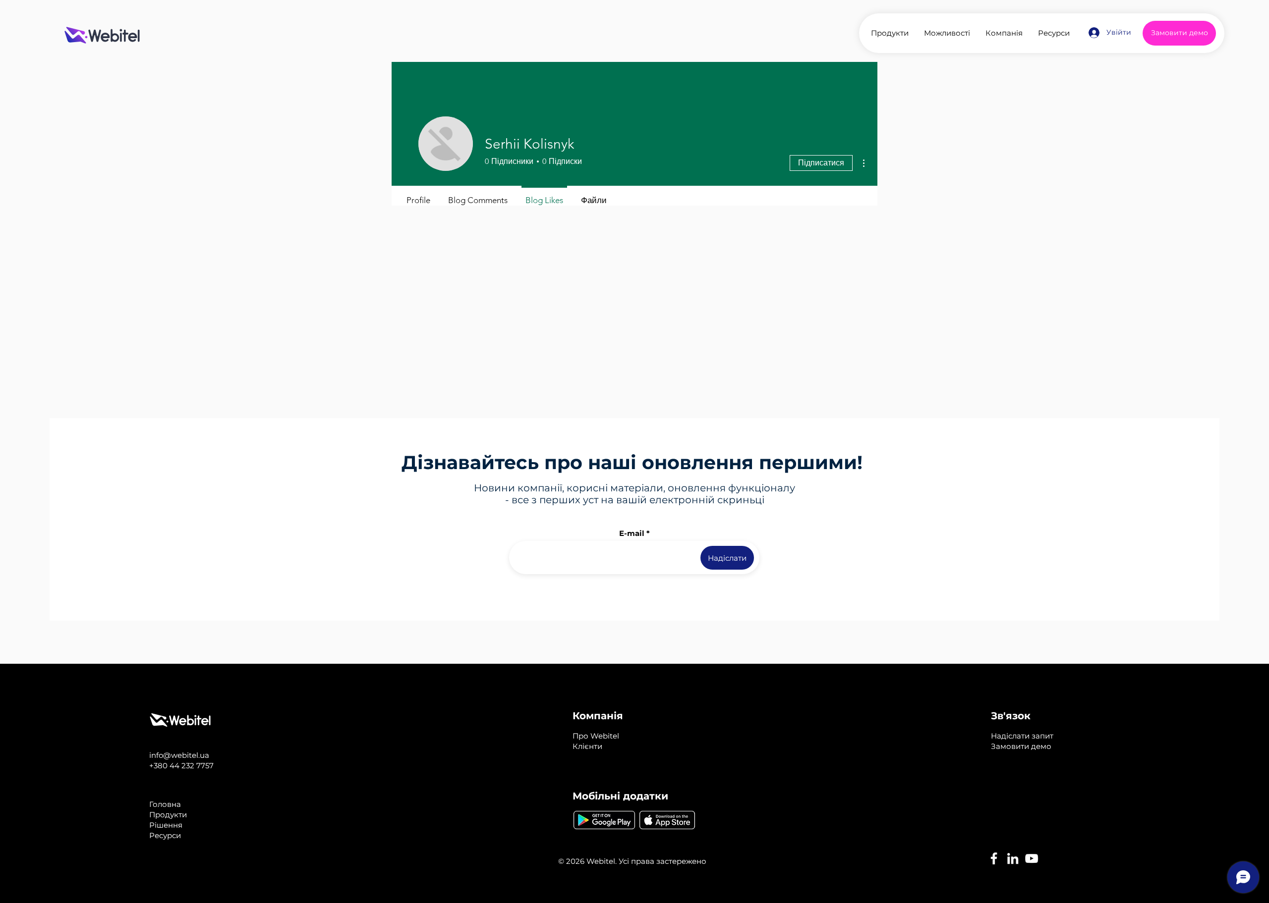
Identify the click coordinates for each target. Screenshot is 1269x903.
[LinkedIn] (1013, 858)
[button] (1022, 736)
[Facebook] (994, 858)
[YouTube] (1031, 858)
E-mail (631, 533)
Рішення (165, 825)
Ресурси (165, 835)
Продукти (168, 814)
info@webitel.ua (179, 755)
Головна (165, 804)
